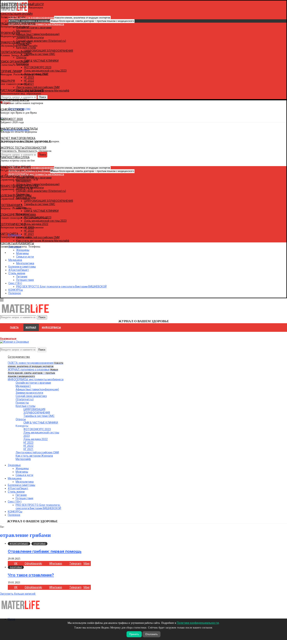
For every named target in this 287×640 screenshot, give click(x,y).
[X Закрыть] (34, 252)
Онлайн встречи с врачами (33, 382)
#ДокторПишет (18, 269)
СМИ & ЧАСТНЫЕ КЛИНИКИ (40, 422)
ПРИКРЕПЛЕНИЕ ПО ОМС (16, 42)
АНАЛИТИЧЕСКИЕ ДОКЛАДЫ (19, 128)
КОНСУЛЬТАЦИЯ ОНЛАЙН (16, 13)
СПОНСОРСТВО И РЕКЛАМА (18, 214)
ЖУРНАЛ (31, 327)
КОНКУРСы (15, 289)
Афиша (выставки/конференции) (37, 389)
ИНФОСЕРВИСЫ (51, 327)
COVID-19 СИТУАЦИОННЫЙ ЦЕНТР (22, 4)
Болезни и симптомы (22, 266)
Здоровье (14, 465)
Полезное (14, 293)
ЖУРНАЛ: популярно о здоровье (71, 20)
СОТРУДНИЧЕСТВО (13, 224)
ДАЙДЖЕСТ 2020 (11, 119)
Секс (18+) (15, 283)
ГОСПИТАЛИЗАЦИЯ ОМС (15, 52)
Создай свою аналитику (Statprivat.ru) (31, 397)
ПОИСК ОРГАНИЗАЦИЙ (14, 61)
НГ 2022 (28, 445)
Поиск (41, 349)
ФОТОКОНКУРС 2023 (37, 429)
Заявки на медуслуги (29, 392)
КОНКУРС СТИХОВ (12, 109)
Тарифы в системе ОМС (38, 415)
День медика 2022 (35, 439)
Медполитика (25, 263)
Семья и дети (24, 475)
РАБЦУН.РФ (7, 80)
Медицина (15, 260)
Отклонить (151, 634)
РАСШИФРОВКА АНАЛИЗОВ (18, 23)
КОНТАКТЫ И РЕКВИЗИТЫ (17, 243)
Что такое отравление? (31, 575)
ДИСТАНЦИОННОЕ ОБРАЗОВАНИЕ (22, 90)
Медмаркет (23, 386)
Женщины (22, 468)
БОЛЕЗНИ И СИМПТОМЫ (15, 195)
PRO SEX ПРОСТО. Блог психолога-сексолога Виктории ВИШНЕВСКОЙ (61, 286)
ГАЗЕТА (14, 327)
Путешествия (25, 279)
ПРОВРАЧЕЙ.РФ (10, 33)
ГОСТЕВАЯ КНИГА (11, 205)
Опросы (21, 419)
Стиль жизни (16, 273)
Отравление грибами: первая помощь (44, 551)
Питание (21, 276)
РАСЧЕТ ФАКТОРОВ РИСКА (17, 138)
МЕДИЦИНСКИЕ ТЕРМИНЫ (17, 176)
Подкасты (22, 402)
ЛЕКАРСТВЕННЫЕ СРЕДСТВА (19, 186)
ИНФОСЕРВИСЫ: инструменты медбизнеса (35, 379)
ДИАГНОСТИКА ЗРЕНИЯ (15, 166)
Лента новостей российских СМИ (37, 452)
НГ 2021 (28, 449)
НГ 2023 (28, 442)
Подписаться (8, 338)
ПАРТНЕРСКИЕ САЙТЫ (14, 99)
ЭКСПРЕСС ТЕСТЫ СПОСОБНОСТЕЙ (23, 147)
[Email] (2, 345)
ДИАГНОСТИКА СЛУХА (14, 157)
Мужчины (22, 471)
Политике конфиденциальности (198, 622)
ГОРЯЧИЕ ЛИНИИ (10, 71)
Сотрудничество (19, 356)
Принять (134, 634)
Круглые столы (25, 406)
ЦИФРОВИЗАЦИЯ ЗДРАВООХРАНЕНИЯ (36, 411)
